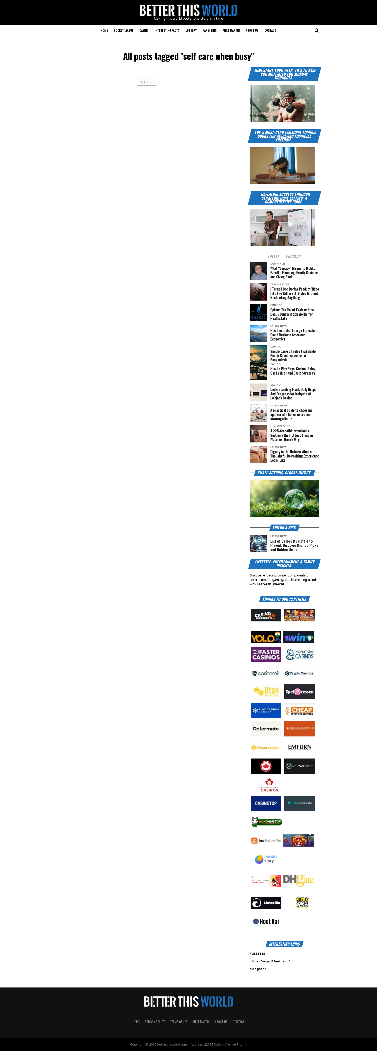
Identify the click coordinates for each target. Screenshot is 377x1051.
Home (104, 30)
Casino (144, 30)
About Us (252, 30)
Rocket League (123, 30)
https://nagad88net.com (269, 961)
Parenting (210, 30)
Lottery (191, 30)
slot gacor (271, 969)
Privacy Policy (155, 1021)
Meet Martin (231, 30)
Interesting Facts (167, 30)
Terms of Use (179, 1021)
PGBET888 (271, 953)
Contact (270, 30)
